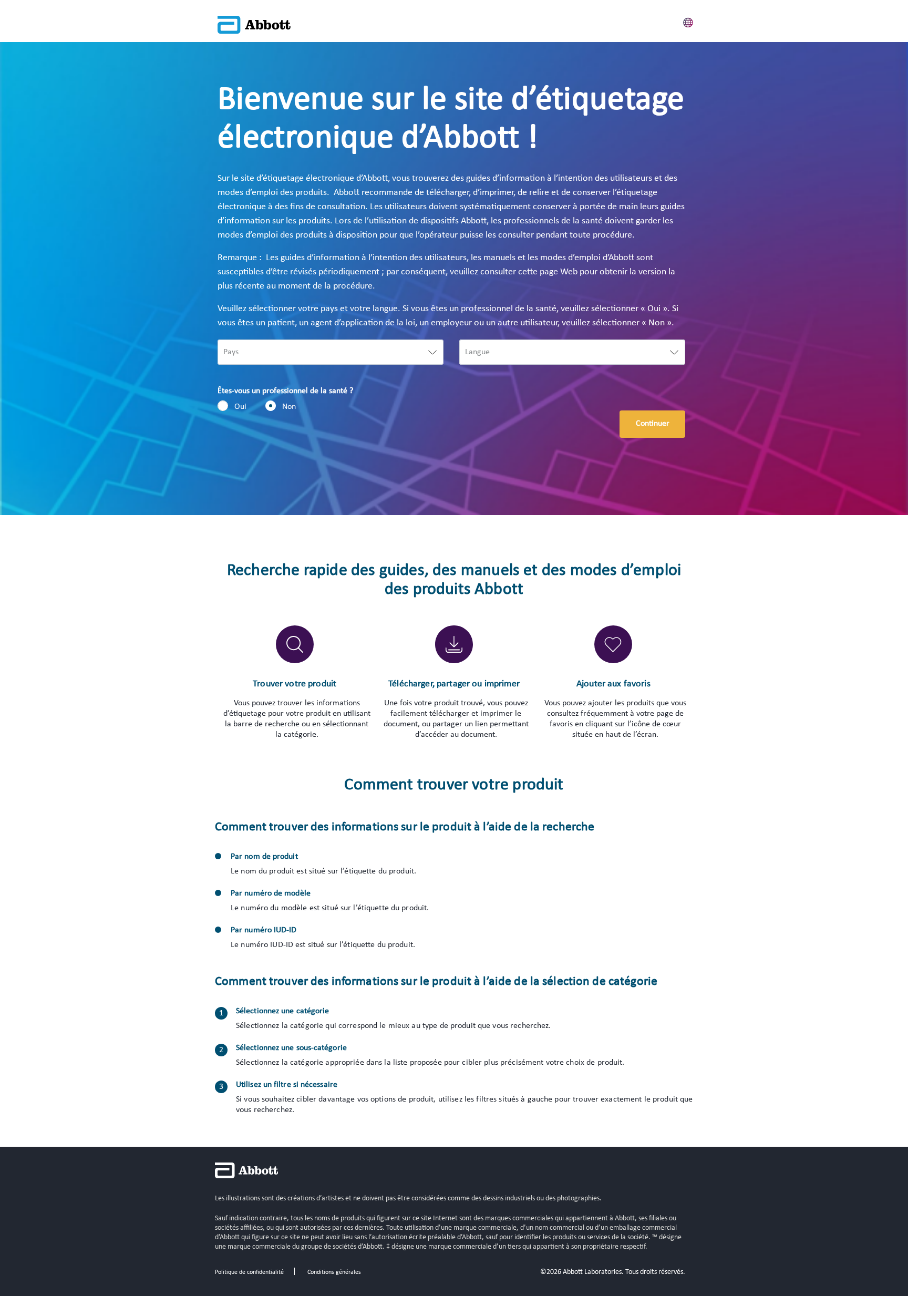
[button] (688, 21)
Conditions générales (334, 1272)
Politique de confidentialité (249, 1272)
